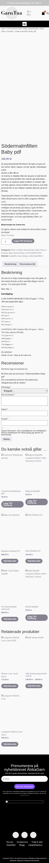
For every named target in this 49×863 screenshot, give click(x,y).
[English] (29, 12)
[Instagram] (24, 835)
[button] (24, 24)
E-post (4, 419)
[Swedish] (29, 15)
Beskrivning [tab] (10, 264)
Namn (4, 409)
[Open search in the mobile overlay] (47, 13)
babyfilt (13, 256)
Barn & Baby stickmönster (23, 250)
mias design (22, 256)
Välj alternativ (9, 561)
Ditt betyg (6, 387)
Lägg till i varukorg (23, 241)
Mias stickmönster (31, 29)
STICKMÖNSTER (14, 29)
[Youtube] (33, 835)
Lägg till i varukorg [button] (7, 504)
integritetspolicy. (24, 795)
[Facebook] (16, 835)
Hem (3, 29)
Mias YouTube (7, 235)
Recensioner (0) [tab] (27, 264)
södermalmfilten (36, 256)
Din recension (8, 395)
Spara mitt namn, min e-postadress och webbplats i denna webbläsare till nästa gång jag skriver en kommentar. (24, 433)
